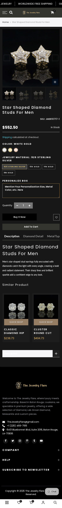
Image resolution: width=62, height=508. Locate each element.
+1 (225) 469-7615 (17, 425)
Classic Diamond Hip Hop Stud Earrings (14, 335)
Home (5, 22)
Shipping (7, 137)
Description (11, 236)
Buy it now (20, 217)
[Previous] (7, 58)
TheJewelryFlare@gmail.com (23, 421)
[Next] (55, 58)
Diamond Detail (33, 236)
